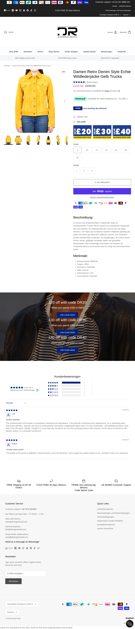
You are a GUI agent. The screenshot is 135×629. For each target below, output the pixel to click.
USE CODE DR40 (67, 350)
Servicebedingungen (105, 517)
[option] (36, 101)
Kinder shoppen (71, 52)
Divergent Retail (15, 618)
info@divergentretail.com (15, 529)
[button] (79, 82)
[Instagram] (20, 10)
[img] (11, 410)
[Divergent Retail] (67, 32)
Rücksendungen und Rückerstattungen (118, 10)
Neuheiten (28, 52)
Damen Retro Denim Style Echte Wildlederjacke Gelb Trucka (31, 65)
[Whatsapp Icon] (35, 10)
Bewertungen (106, 52)
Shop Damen (54, 52)
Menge (76, 165)
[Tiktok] (31, 10)
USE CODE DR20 (67, 315)
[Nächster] (65, 101)
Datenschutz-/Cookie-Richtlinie (110, 521)
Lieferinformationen (125, 6)
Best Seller (13, 52)
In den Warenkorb (102, 182)
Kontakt (114, 6)
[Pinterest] (28, 10)
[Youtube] (17, 10)
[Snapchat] (24, 10)
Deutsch (126, 15)
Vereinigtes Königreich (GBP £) (109, 15)
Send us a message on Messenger (22, 542)
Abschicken (13, 581)
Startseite (7, 65)
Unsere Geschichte (105, 528)
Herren (40, 52)
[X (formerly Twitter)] (7, 10)
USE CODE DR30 (67, 332)
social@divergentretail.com (16, 537)
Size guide (81, 122)
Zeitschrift (121, 52)
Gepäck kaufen (89, 52)
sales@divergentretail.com (16, 522)
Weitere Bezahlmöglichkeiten (102, 197)
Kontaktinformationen (106, 525)
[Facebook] (13, 10)
